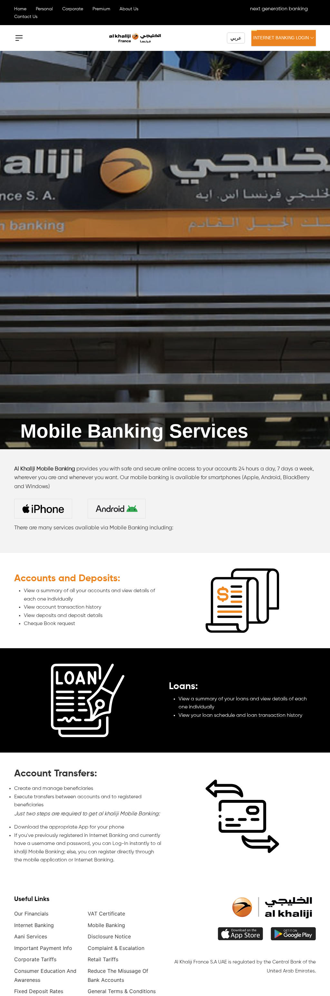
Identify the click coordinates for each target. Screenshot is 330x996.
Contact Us (25, 16)
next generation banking (279, 9)
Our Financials (31, 913)
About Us (129, 9)
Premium (101, 9)
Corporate (72, 9)
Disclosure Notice (109, 936)
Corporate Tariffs (35, 959)
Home (20, 9)
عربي (235, 38)
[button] (19, 38)
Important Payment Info (43, 948)
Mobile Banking (106, 925)
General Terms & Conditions (122, 991)
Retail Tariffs (103, 959)
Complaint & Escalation (116, 948)
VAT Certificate (106, 913)
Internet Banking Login (281, 37)
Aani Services (30, 936)
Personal (44, 9)
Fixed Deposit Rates (38, 991)
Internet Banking (34, 925)
